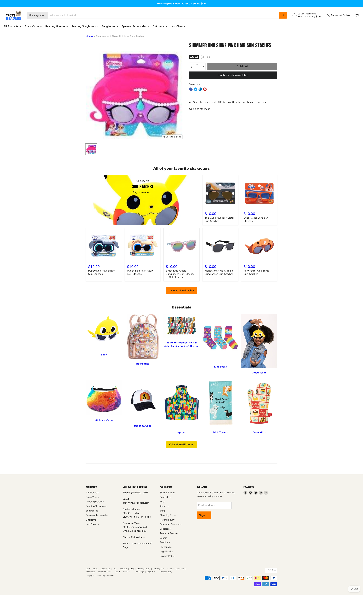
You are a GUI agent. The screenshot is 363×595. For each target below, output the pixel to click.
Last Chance (178, 26)
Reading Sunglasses (83, 26)
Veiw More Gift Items (181, 444)
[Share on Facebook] (191, 89)
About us (164, 506)
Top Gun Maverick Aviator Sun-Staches (219, 219)
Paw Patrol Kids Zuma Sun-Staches (256, 272)
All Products (11, 26)
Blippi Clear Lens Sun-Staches (257, 219)
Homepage (166, 547)
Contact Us (165, 497)
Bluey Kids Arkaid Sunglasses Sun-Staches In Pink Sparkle (180, 274)
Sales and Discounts (171, 524)
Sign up (204, 515)
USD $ (269, 570)
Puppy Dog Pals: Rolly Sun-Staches (140, 272)
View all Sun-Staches (181, 290)
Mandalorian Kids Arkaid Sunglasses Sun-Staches (219, 272)
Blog (162, 510)
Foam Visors (32, 26)
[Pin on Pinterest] (205, 89)
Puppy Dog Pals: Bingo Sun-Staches (101, 272)
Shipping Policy (168, 515)
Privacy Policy (167, 556)
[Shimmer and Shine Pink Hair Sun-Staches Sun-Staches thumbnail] (91, 149)
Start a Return (167, 492)
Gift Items (159, 26)
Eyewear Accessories (134, 26)
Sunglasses (109, 26)
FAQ (162, 501)
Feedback (165, 542)
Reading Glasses (55, 26)
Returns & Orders (340, 15)
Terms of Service (169, 533)
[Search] (283, 15)
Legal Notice (166, 551)
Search (163, 538)
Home (89, 36)
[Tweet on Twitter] (195, 89)
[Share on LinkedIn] (200, 89)
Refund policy (167, 519)
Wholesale (166, 528)
